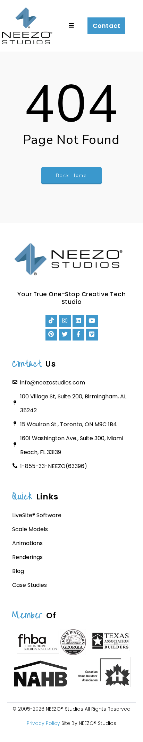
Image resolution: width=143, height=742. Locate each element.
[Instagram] (65, 321)
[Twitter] (65, 335)
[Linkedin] (78, 321)
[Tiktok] (51, 321)
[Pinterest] (51, 335)
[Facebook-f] (78, 335)
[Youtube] (92, 321)
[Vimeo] (92, 335)
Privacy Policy (43, 723)
